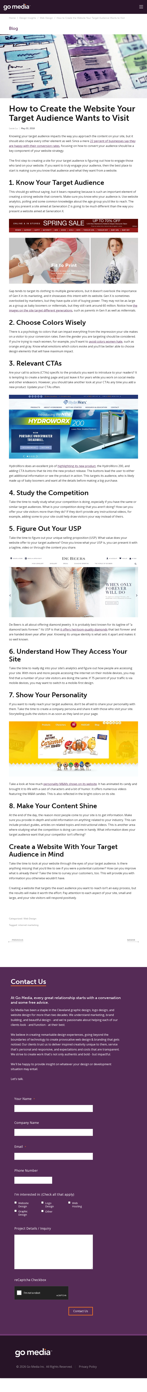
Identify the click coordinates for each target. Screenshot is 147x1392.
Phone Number (26, 1170)
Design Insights (27, 18)
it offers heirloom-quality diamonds (84, 629)
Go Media (17, 1010)
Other (49, 1211)
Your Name (24, 1099)
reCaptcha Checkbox (30, 1280)
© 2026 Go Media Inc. (30, 1367)
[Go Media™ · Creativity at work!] (17, 7)
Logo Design (49, 1204)
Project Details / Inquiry (32, 1228)
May (23, 128)
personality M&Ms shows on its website (70, 784)
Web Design (46, 18)
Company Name (26, 1122)
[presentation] (41, 1293)
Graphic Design (23, 1213)
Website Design (23, 1204)
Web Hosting (77, 1204)
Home (12, 18)
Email (20, 1146)
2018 (32, 128)
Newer (131, 939)
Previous (17, 939)
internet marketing (28, 925)
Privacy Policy (88, 1367)
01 (27, 128)
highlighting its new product (77, 466)
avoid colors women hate (105, 342)
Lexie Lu (13, 128)
